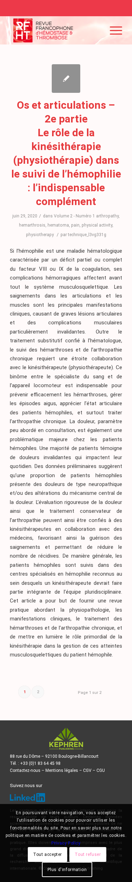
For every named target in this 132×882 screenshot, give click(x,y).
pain (75, 225)
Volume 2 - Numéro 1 (74, 216)
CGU (100, 770)
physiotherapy (40, 234)
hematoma (58, 225)
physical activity (97, 225)
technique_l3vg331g (87, 234)
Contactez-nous (25, 770)
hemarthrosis (32, 225)
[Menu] (112, 30)
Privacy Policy (65, 843)
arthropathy (107, 216)
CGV (87, 770)
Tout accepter (47, 854)
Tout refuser (88, 854)
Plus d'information (67, 869)
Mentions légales (61, 770)
